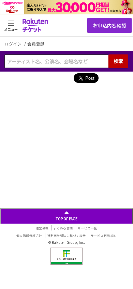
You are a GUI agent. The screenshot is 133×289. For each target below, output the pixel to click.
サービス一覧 (87, 228)
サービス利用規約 (104, 236)
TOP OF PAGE (66, 218)
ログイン (13, 44)
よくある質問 (63, 228)
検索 (118, 61)
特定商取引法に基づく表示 (66, 236)
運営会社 (42, 228)
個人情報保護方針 (29, 236)
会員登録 (36, 44)
